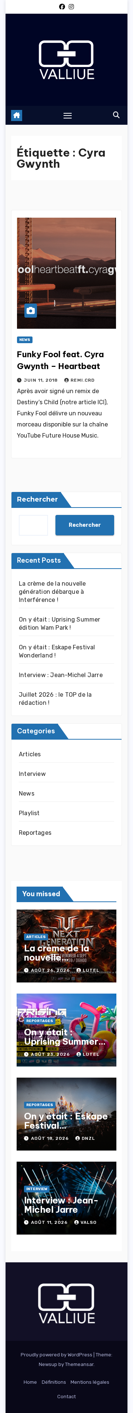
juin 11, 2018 (41, 380)
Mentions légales (90, 1382)
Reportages (35, 832)
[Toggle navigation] (67, 115)
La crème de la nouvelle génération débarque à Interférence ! (52, 591)
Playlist (29, 813)
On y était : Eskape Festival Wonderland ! (66, 1125)
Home (30, 1382)
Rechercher (37, 499)
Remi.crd (83, 380)
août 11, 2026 (50, 1222)
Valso (89, 1222)
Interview (32, 773)
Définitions (54, 1382)
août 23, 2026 (51, 1054)
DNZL (88, 1138)
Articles (30, 754)
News (24, 340)
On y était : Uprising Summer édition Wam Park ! (66, 1041)
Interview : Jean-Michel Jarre (61, 675)
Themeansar (79, 1364)
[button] (116, 115)
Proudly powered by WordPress (57, 1354)
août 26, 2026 (51, 970)
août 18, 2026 (50, 1138)
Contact (66, 1396)
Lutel (91, 970)
